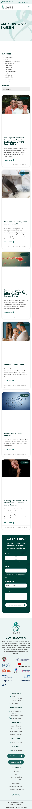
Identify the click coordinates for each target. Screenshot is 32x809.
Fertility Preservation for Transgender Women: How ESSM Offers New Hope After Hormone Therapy (15, 293)
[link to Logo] (7, 7)
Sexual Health (9, 77)
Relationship (8, 75)
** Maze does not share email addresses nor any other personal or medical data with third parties (15, 576)
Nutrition (7, 73)
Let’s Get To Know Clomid (14, 365)
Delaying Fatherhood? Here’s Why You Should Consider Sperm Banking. (15, 503)
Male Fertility (8, 65)
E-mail (7, 566)
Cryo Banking (8, 57)
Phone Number (9, 581)
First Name (8, 562)
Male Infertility (9, 67)
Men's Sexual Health (10, 71)
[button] (28, 7)
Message (8, 591)
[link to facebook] (14, 794)
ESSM (6, 59)
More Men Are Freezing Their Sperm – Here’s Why (15, 223)
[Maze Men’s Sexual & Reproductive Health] (16, 628)
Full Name (8, 554)
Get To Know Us (9, 63)
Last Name (19, 562)
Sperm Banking (9, 79)
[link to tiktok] (18, 794)
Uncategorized (9, 81)
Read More (8, 160)
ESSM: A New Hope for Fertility (13, 434)
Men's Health (8, 69)
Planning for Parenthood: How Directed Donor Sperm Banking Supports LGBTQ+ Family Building (15, 141)
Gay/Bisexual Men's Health (12, 61)
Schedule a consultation (15, 605)
